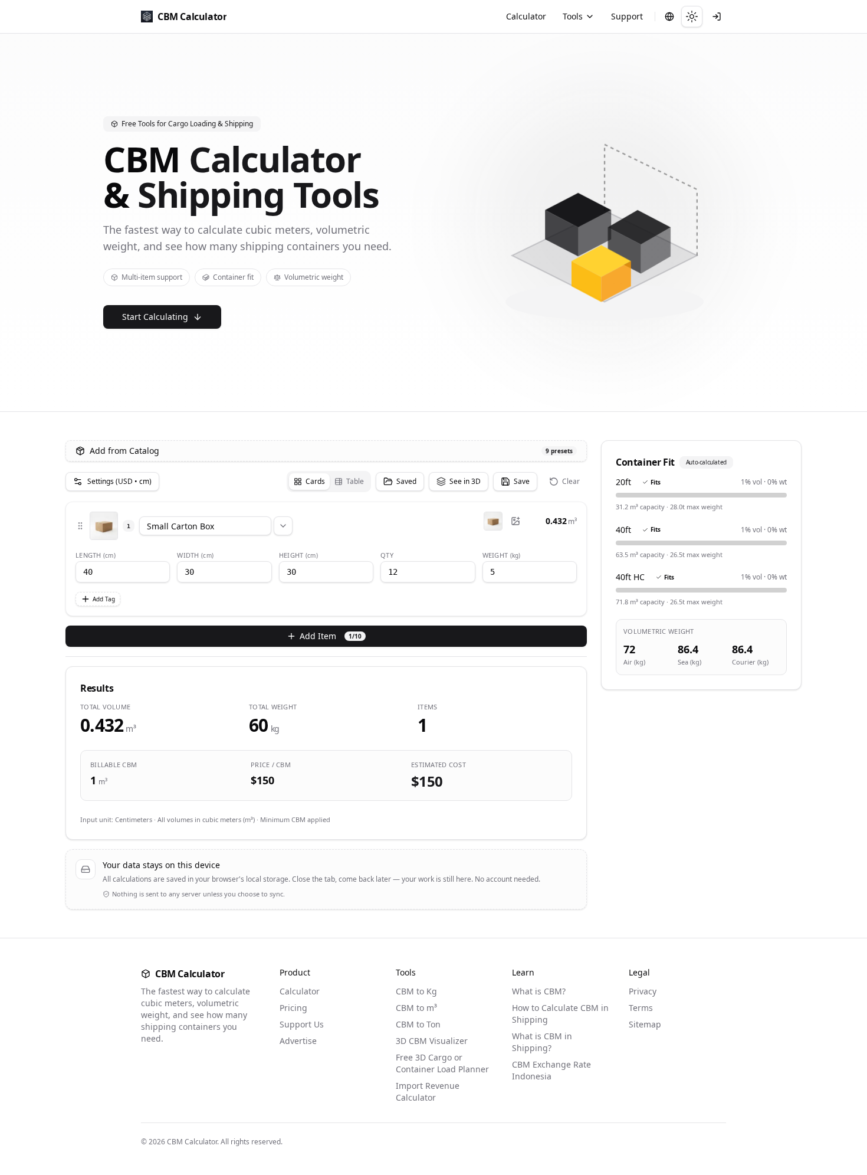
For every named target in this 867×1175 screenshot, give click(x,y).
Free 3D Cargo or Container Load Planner (442, 1063)
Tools (573, 16)
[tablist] (329, 481)
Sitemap (645, 1024)
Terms (641, 1007)
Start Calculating (155, 316)
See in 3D (465, 481)
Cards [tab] (315, 481)
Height (298, 555)
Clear (571, 481)
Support (627, 16)
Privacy (642, 991)
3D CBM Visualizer (432, 1040)
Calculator (526, 16)
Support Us (302, 1024)
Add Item (331, 635)
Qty (386, 555)
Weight (501, 555)
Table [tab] (355, 481)
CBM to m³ (416, 1007)
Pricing (293, 1007)
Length (95, 555)
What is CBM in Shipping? (542, 1041)
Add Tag (104, 599)
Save (522, 481)
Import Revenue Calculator (427, 1091)
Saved (406, 481)
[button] (80, 526)
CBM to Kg (416, 991)
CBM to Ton (418, 1024)
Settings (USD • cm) (119, 481)
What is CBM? (539, 991)
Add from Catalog (331, 450)
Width (195, 555)
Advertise (298, 1040)
